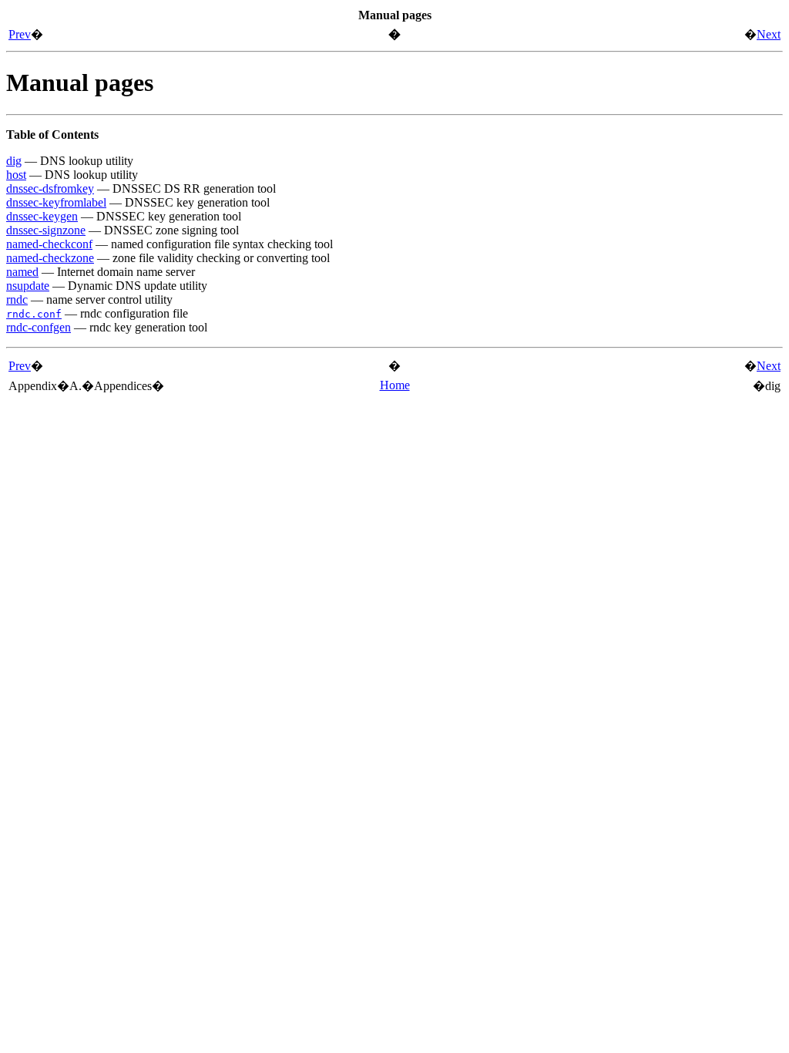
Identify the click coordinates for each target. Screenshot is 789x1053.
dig (14, 160)
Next (769, 34)
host (16, 174)
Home (395, 385)
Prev (19, 34)
